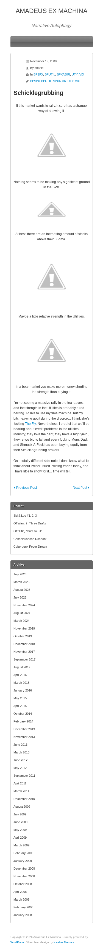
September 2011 (24, 775)
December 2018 (24, 644)
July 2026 (19, 574)
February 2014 (23, 721)
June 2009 (20, 822)
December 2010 (24, 798)
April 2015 (20, 706)
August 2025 (21, 589)
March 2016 (21, 682)
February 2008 (23, 907)
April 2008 (20, 891)
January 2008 (22, 915)
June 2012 (20, 760)
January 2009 (22, 860)
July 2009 (19, 814)
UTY (75, 74)
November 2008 (24, 876)
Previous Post (26, 488)
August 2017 (21, 667)
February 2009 (23, 853)
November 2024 (24, 605)
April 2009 (20, 837)
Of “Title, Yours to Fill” (27, 531)
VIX (81, 74)
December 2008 (24, 868)
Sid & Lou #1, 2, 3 (25, 515)
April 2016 (20, 675)
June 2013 (20, 744)
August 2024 (21, 613)
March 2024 (21, 620)
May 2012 (20, 767)
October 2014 (22, 713)
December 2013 (24, 729)
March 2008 (21, 899)
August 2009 (21, 806)
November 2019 (24, 628)
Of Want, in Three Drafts (29, 523)
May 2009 (20, 829)
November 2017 (24, 651)
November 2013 (24, 737)
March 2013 (21, 752)
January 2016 (22, 690)
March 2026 (21, 582)
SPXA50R (63, 74)
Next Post (80, 488)
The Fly (30, 424)
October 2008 (22, 884)
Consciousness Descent (29, 538)
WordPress (17, 942)
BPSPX (38, 74)
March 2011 (21, 791)
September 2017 (24, 659)
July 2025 (19, 597)
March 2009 (21, 845)
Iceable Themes (64, 942)
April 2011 (19, 783)
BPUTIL (50, 74)
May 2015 (20, 698)
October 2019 (22, 636)
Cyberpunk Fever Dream (30, 546)
